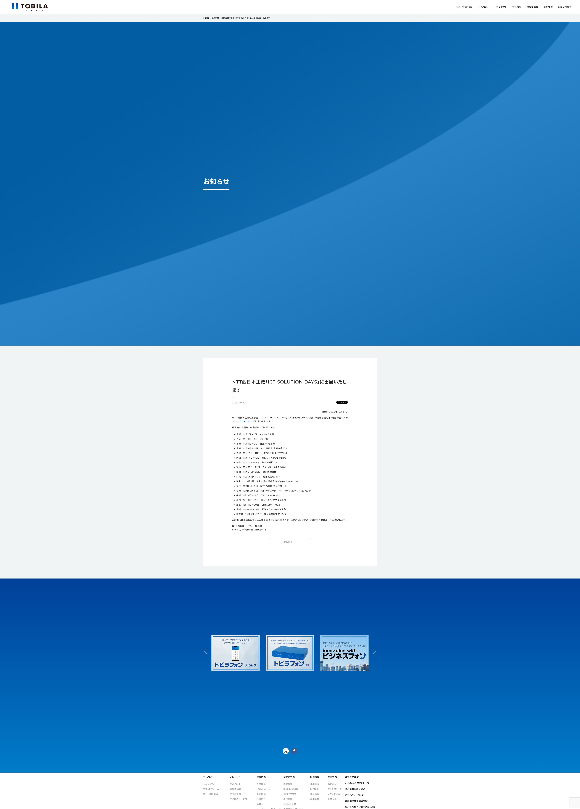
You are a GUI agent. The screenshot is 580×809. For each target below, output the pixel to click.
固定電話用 (235, 789)
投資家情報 (532, 7)
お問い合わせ (565, 7)
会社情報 (516, 7)
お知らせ (332, 784)
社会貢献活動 (352, 776)
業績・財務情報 (290, 789)
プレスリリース (335, 789)
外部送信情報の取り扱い (357, 801)
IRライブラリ (289, 794)
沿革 (259, 804)
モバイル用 (235, 784)
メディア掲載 (334, 794)
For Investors (464, 7)
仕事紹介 (314, 784)
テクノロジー (484, 7)
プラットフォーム (211, 789)
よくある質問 (289, 804)
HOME (206, 18)
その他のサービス (238, 799)
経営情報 (287, 784)
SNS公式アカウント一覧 (357, 783)
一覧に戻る (287, 541)
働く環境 (314, 789)
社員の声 (314, 794)
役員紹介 (261, 799)
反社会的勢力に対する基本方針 (361, 807)
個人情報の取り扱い (355, 789)
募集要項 (314, 799)
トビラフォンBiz (244, 421)
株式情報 (287, 799)
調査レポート (334, 799)
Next (372, 648)
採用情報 (548, 7)
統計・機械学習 (210, 794)
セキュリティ (209, 784)
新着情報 (215, 18)
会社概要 (261, 794)
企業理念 (261, 784)
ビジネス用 (235, 794)
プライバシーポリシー (355, 795)
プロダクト (501, 7)
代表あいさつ (263, 789)
